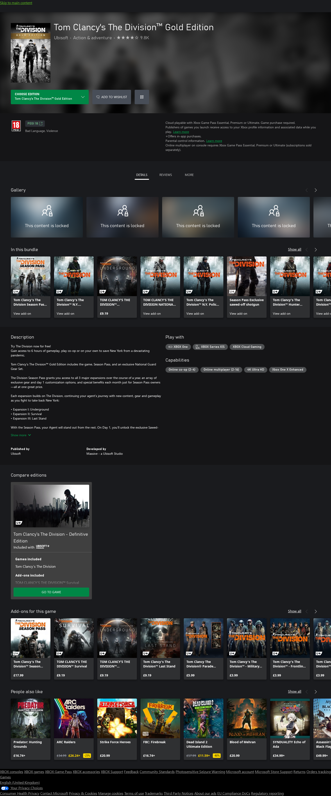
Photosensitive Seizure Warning (200, 771)
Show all (294, 249)
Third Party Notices (178, 793)
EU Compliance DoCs (233, 793)
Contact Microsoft (54, 793)
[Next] (315, 190)
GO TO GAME (51, 592)
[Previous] (306, 190)
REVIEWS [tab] (165, 175)
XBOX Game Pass (58, 771)
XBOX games (34, 771)
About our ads (205, 793)
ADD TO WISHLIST (114, 97)
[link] (30, 287)
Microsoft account (240, 771)
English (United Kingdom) (20, 782)
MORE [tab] (189, 175)
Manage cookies (110, 793)
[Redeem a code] (142, 97)
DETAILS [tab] (141, 175)
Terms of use (134, 793)
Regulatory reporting (267, 793)
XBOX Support (112, 771)
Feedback (131, 771)
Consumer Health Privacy (19, 793)
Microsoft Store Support (273, 771)
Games (5, 777)
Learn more (181, 131)
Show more (18, 435)
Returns (299, 771)
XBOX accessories (86, 771)
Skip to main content (16, 2)
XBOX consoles (11, 771)
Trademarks (154, 793)
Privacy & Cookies (83, 793)
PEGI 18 (32, 123)
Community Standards (157, 771)
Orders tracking (318, 771)
